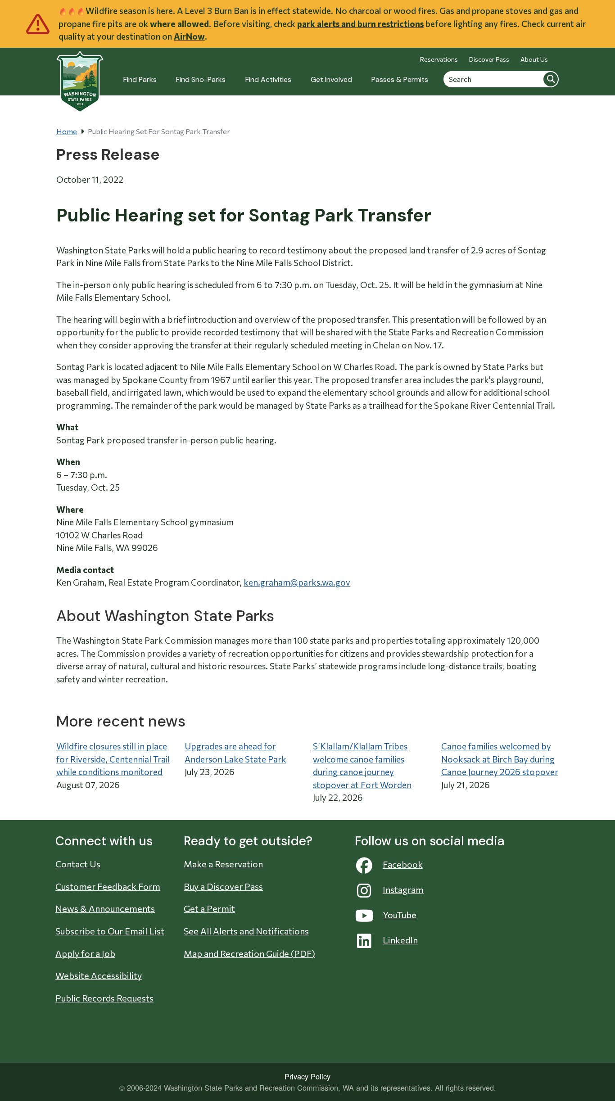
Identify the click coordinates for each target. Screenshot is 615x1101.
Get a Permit (209, 908)
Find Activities (268, 79)
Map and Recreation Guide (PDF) (249, 953)
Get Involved (331, 79)
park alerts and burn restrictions (360, 23)
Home (66, 131)
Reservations (439, 59)
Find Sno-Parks (201, 79)
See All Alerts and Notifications (246, 930)
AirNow (189, 36)
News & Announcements (105, 908)
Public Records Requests (104, 998)
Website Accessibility (98, 975)
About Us (534, 59)
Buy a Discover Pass (223, 886)
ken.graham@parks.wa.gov (297, 582)
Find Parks (140, 79)
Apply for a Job (85, 953)
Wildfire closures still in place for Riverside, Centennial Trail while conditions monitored (113, 759)
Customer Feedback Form (107, 886)
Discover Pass (489, 59)
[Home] (80, 76)
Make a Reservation (223, 863)
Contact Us (77, 863)
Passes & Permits (399, 79)
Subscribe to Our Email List (109, 930)
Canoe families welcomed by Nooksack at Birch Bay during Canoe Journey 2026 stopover (499, 759)
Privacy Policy (307, 1076)
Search (551, 79)
